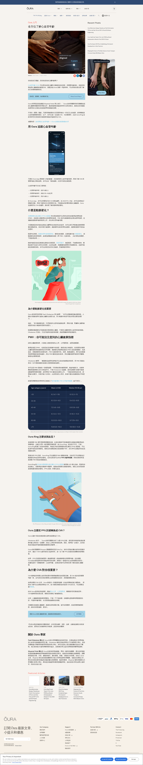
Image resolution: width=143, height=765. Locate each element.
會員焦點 (68, 15)
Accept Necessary (121, 759)
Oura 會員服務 (69, 730)
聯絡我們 (67, 748)
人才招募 (42, 738)
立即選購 (78, 614)
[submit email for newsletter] (28, 739)
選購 (59, 8)
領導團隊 (42, 732)
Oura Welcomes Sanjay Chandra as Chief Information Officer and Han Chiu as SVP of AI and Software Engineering (34, 695)
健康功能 (68, 8)
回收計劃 (67, 735)
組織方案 (86, 8)
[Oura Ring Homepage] (31, 8)
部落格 (32, 587)
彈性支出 (67, 738)
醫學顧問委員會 (44, 735)
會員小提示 (76, 15)
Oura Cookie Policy (16, 762)
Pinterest (119, 738)
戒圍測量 (67, 732)
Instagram (119, 735)
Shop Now (101, 92)
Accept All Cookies (107, 759)
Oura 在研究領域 (78, 687)
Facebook (119, 732)
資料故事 (84, 15)
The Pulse (120, 730)
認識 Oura (47, 15)
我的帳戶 (67, 743)
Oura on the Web (70, 746)
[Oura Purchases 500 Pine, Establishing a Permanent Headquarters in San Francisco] (64, 681)
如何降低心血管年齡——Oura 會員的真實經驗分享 (52, 121)
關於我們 (42, 730)
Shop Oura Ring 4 (76, 96)
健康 (61, 15)
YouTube (118, 746)
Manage (133, 759)
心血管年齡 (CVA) (34, 85)
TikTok (118, 740)
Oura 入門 (32, 23)
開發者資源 (93, 732)
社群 (45, 687)
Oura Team (35, 75)
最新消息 (31, 687)
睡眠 (55, 15)
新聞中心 (42, 740)
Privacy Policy (18, 745)
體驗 (77, 8)
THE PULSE (37, 15)
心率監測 (67, 740)
